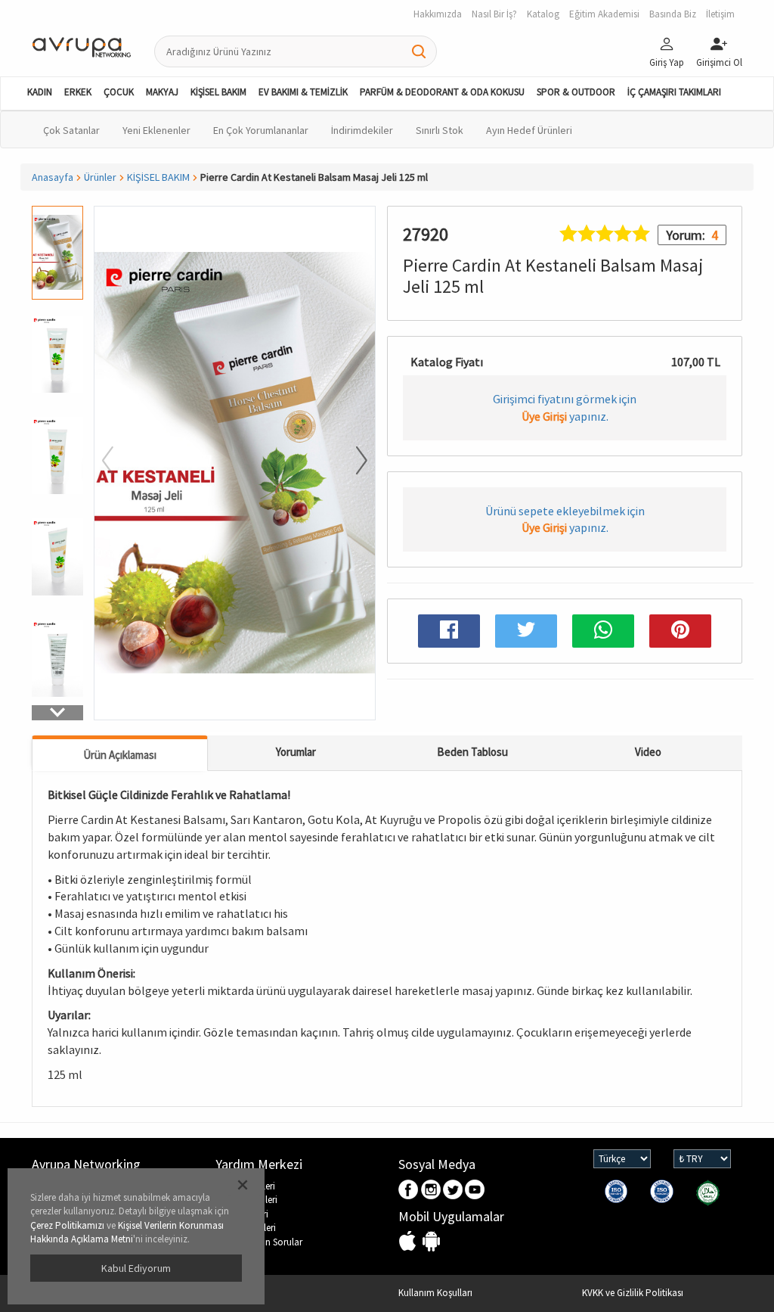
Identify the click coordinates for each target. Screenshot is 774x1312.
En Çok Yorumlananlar (260, 130)
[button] (57, 712)
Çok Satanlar (71, 130)
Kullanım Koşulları (435, 1292)
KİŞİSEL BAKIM (218, 91)
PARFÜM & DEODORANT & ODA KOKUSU (442, 91)
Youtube (475, 1191)
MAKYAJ (162, 91)
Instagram (431, 1191)
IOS (409, 1242)
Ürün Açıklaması (119, 755)
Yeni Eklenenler (156, 130)
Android (431, 1242)
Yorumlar (296, 752)
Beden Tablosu (472, 752)
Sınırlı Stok (439, 130)
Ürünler (100, 177)
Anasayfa (52, 177)
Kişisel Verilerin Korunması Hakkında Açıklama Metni (127, 1232)
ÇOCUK (119, 91)
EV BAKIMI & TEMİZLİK (303, 91)
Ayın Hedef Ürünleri (529, 130)
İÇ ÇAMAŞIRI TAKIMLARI (674, 91)
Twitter (453, 1191)
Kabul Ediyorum (136, 1268)
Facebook (409, 1191)
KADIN (39, 91)
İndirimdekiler (362, 130)
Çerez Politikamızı (67, 1225)
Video (648, 752)
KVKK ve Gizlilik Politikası (632, 1292)
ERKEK (77, 91)
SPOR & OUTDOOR (576, 91)
